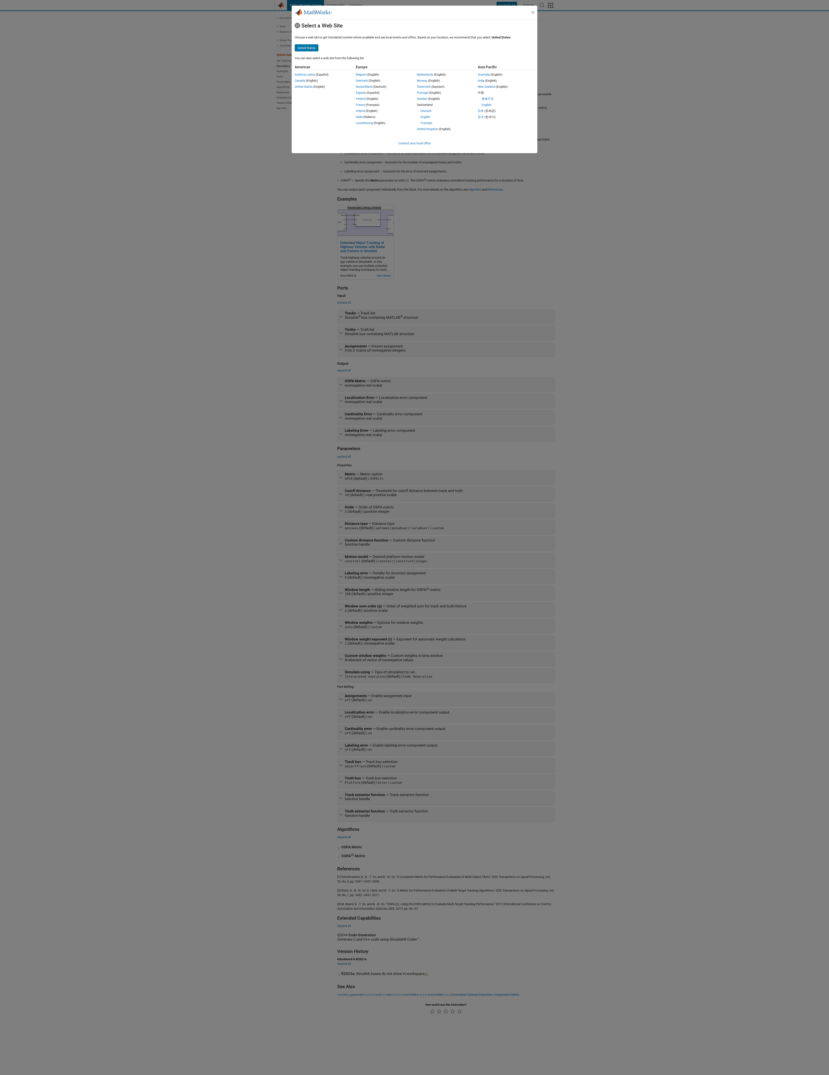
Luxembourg (364, 123)
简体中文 (488, 98)
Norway (422, 80)
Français (426, 123)
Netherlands (425, 74)
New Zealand (486, 86)
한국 (481, 117)
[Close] (533, 12)
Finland (361, 98)
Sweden (422, 98)
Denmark (362, 80)
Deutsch (426, 111)
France (360, 105)
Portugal (423, 92)
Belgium (361, 74)
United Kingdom (427, 129)
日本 (481, 111)
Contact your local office (414, 143)
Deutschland (364, 86)
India (481, 80)
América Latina (305, 74)
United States (304, 86)
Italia (359, 117)
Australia (484, 74)
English (425, 117)
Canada (300, 80)
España (361, 92)
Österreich (424, 86)
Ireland (360, 111)
